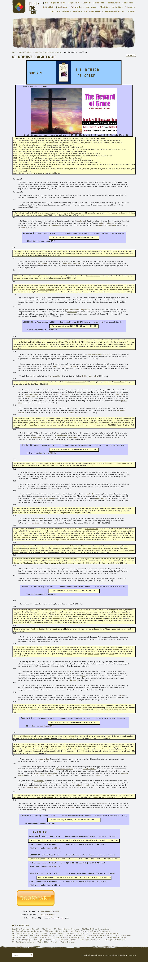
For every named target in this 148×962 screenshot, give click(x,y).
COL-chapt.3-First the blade (121, 935)
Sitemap (116, 955)
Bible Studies (104, 7)
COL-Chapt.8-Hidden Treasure (115, 937)
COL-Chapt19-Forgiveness (68, 940)
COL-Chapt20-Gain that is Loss (90, 940)
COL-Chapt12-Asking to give (22, 940)
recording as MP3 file (48, 453)
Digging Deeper (74, 3)
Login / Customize (129, 955)
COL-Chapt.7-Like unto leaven (91, 937)
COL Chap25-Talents (78, 931)
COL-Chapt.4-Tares (18, 937)
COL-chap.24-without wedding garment (104, 933)
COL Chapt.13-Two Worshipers (99, 931)
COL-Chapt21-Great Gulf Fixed (114, 940)
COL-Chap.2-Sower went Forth (77, 933)
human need (118, 394)
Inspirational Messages (58, 3)
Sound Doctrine (91, 7)
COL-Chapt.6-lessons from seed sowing (65, 937)
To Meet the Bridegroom (50, 911)
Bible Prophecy (62, 7)
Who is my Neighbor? (49, 914)
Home (46, 3)
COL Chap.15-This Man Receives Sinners (96, 929)
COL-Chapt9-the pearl (67, 942)
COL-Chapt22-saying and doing (23, 942)
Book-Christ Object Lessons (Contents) (48, 52)
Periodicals (76, 11)
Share (130, 55)
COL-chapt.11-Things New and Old (42, 935)
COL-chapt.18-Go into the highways (97, 935)
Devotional (65, 11)
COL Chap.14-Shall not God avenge (66, 929)
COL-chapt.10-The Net (20, 935)
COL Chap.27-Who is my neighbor (57, 931)
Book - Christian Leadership (92, 11)
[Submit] (31, 955)
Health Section (128, 3)
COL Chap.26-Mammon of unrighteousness (27, 931)
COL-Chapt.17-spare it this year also (69, 935)
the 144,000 (130, 11)
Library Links (87, 3)
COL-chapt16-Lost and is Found (45, 940)
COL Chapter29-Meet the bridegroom (25, 933)
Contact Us (55, 11)
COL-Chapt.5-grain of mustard (38, 937)
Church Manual (99, 3)
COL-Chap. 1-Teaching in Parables (52, 933)
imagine (116, 649)
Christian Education (114, 3)
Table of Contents (57, 918)
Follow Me (70, 342)
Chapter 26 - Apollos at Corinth (114, 11)
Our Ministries (116, 7)
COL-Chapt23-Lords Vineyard (47, 942)
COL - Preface (46, 929)
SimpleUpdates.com (96, 955)
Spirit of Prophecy (76, 7)
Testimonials (129, 7)
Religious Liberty (48, 7)
